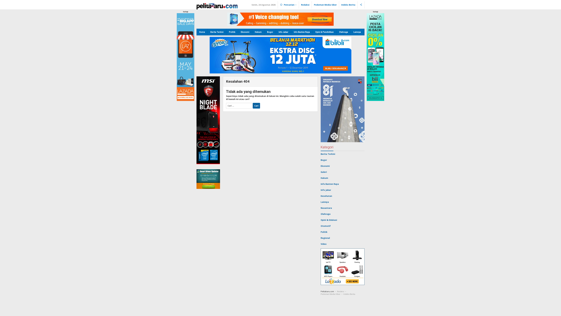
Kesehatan (326, 196)
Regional (325, 238)
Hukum (324, 178)
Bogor (324, 160)
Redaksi (340, 291)
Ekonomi (325, 166)
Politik (324, 232)
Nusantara (326, 208)
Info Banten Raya (330, 184)
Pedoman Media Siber (330, 294)
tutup (185, 11)
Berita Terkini (328, 154)
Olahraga (325, 214)
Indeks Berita (349, 294)
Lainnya (325, 202)
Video (324, 244)
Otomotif (326, 226)
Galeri (324, 172)
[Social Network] (361, 4)
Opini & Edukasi (329, 220)
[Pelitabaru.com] (217, 6)
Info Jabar (326, 190)
